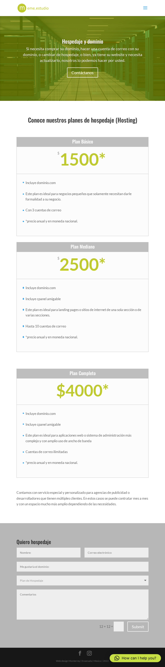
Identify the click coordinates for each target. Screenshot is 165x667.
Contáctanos (82, 72)
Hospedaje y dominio (82, 41)
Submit (138, 626)
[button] (135, 658)
